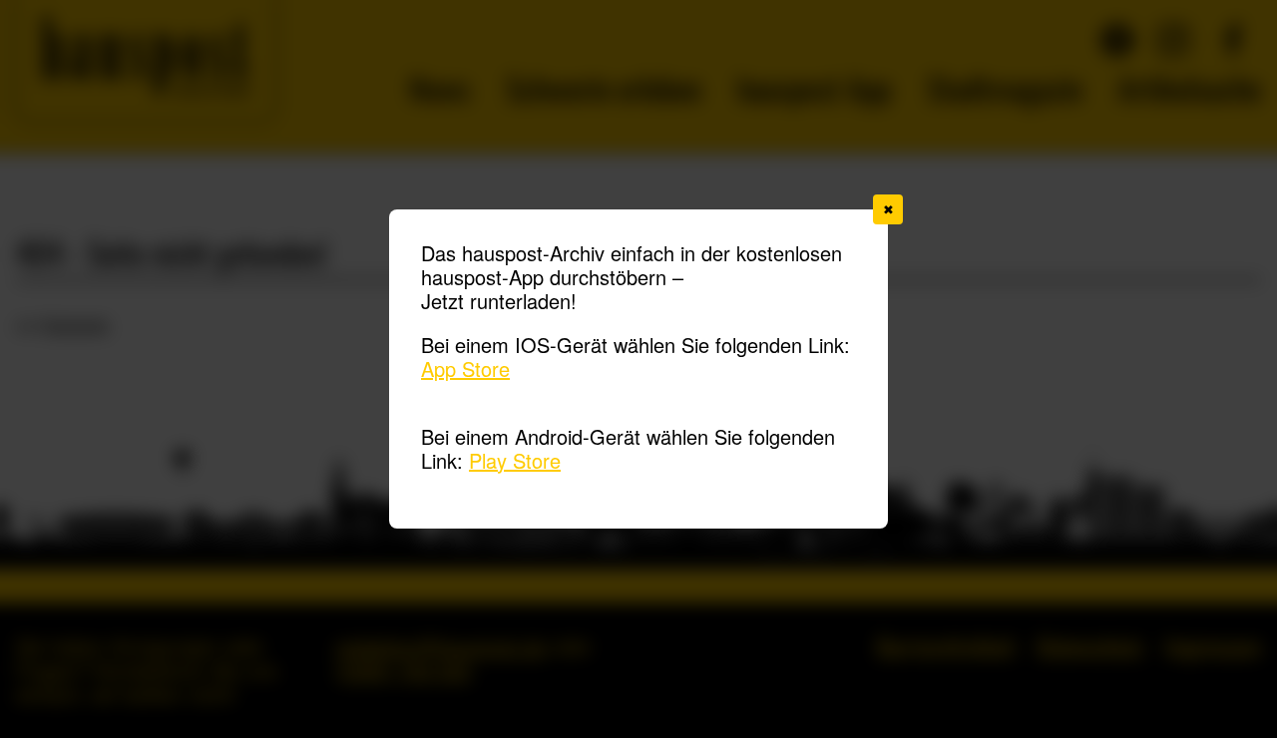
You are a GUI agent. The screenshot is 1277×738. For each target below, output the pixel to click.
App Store (465, 368)
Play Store (515, 460)
